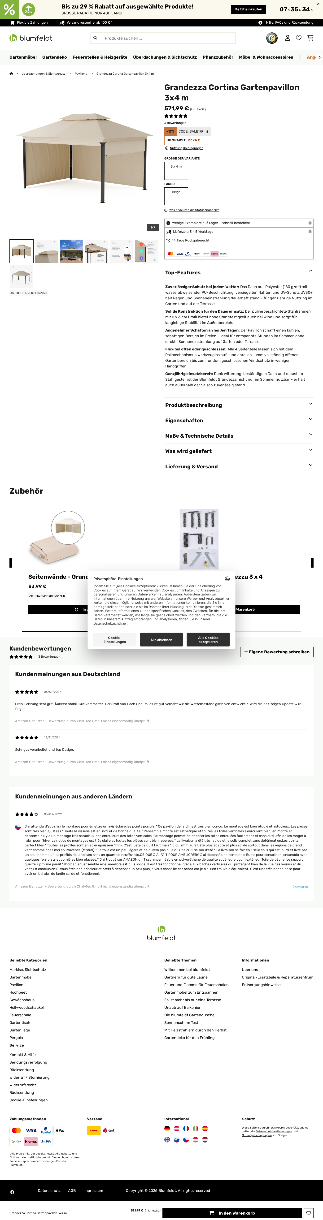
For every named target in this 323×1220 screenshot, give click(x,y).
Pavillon (16, 985)
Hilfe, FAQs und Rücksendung (290, 23)
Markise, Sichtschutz (27, 969)
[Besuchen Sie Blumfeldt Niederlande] (205, 1139)
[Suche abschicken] (95, 38)
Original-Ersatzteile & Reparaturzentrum (277, 977)
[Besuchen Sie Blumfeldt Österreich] (176, 1128)
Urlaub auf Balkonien (182, 1007)
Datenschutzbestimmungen (274, 1131)
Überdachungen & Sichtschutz (44, 73)
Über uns (250, 969)
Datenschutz (49, 1190)
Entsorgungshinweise (261, 985)
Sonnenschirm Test (181, 1022)
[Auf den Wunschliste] (309, 1213)
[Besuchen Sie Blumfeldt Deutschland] (167, 1128)
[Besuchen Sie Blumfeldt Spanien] (205, 1128)
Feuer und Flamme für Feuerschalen (196, 985)
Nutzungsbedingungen (257, 1135)
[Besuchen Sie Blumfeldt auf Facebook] (12, 1192)
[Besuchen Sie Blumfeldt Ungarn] (195, 1139)
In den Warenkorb (236, 1213)
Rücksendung (21, 1070)
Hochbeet (18, 992)
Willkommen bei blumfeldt (187, 969)
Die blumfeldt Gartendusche (189, 1015)
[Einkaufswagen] (310, 38)
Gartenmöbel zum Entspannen (191, 992)
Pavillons (81, 73)
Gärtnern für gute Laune (186, 977)
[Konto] (287, 38)
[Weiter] (319, 57)
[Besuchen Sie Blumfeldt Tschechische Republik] (186, 1139)
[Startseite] (15, 73)
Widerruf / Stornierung (29, 1077)
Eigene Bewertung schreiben (279, 651)
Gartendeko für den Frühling (189, 1037)
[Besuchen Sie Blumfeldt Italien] (195, 1128)
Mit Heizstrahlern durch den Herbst (195, 1030)
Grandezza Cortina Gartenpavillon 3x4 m (125, 73)
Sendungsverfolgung (28, 1062)
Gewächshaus (22, 1000)
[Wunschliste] (298, 38)
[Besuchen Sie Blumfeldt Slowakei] (176, 1139)
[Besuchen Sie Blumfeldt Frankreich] (186, 1128)
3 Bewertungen (175, 123)
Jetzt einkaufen (248, 9)
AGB (72, 1190)
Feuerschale (20, 1015)
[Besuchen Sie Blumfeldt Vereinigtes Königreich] (167, 1139)
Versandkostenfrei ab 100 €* (89, 23)
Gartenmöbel (20, 977)
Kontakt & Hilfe (22, 1054)
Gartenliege (19, 1030)
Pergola (16, 1037)
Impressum (93, 1190)
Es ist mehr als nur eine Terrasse (192, 1000)
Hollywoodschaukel (26, 1007)
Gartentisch (19, 1022)
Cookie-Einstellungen (28, 1100)
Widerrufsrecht (22, 1085)
